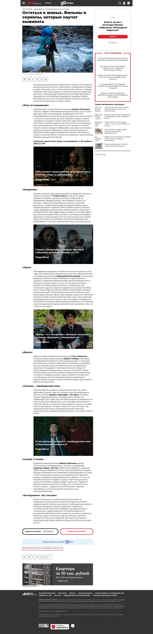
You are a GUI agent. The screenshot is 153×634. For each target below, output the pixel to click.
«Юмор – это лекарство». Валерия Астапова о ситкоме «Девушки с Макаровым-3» (63, 336)
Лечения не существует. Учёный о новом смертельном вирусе (116, 145)
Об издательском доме (47, 593)
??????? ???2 (100, 155)
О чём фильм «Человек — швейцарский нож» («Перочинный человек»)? (63, 443)
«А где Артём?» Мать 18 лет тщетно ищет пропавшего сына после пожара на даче (117, 109)
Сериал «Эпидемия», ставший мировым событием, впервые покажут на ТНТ (59, 251)
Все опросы (113, 42)
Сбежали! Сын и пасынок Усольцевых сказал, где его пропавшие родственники (118, 138)
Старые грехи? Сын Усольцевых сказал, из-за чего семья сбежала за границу (117, 123)
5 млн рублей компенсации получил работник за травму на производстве (112, 59)
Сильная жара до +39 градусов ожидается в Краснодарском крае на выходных (112, 86)
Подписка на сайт (45, 595)
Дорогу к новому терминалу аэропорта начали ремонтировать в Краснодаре (113, 95)
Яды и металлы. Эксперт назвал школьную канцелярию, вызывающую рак (116, 131)
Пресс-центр (62, 593)
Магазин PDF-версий (85, 593)
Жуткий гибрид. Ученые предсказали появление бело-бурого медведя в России (118, 116)
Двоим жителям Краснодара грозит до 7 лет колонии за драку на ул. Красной (113, 77)
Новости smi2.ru (29, 586)
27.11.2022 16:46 (27, 9)
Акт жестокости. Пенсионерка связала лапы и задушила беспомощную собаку (112, 68)
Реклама (72, 593)
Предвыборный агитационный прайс (77, 595)
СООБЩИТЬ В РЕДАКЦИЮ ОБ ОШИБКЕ (105, 595)
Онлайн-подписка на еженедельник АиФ (109, 593)
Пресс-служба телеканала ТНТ (33, 74)
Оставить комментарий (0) (76, 531)
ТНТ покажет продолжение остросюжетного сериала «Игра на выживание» (62, 173)
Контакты (57, 595)
